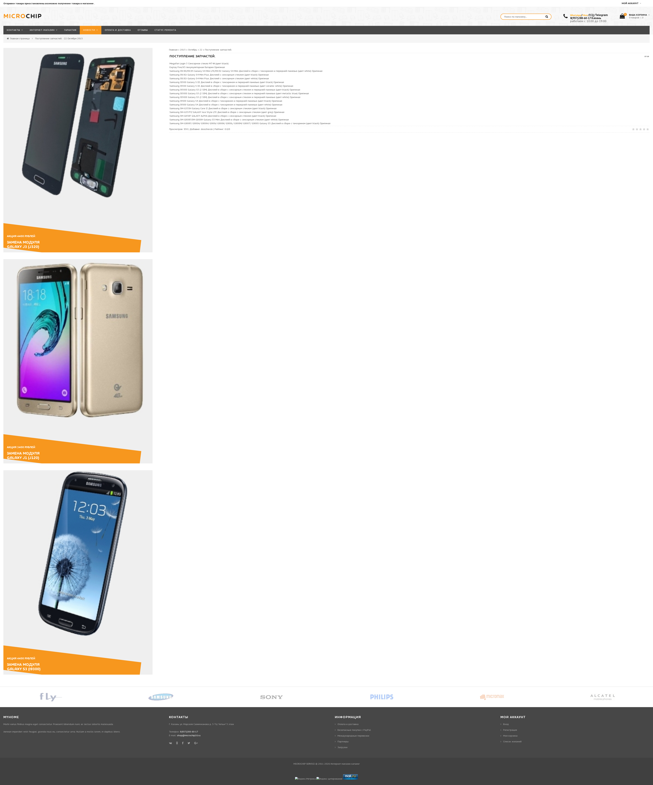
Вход (506, 724)
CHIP (22, 16)
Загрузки (342, 747)
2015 (183, 49)
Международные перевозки (353, 735)
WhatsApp (575, 15)
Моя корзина (510, 735)
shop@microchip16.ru (188, 735)
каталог (355, 763)
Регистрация (510, 730)
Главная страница (20, 38)
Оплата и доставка (348, 724)
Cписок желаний (512, 741)
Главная (173, 49)
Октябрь (192, 49)
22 (201, 49)
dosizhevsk (207, 129)
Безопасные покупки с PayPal (354, 730)
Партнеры (343, 741)
